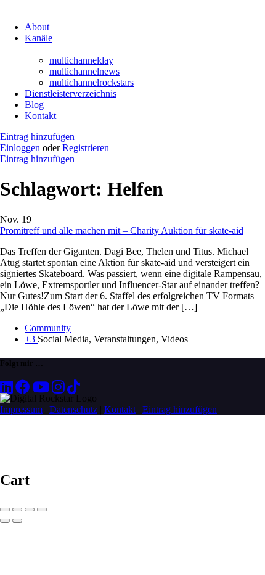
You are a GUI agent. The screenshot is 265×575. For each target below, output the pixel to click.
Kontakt (40, 115)
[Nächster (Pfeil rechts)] (17, 521)
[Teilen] (17, 509)
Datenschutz (73, 409)
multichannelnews (84, 71)
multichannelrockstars (91, 82)
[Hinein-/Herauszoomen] (42, 509)
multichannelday (81, 60)
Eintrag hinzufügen (37, 136)
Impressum (21, 409)
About (37, 27)
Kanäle (38, 38)
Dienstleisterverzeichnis (70, 93)
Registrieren (85, 148)
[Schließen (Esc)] (5, 509)
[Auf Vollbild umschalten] (30, 509)
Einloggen (21, 148)
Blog (34, 104)
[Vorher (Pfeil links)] (5, 521)
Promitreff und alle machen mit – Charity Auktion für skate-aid (121, 230)
